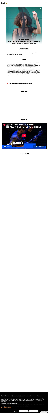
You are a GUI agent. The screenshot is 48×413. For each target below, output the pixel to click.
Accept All (33, 411)
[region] (24, 402)
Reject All (24, 411)
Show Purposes (13, 411)
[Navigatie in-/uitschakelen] (46, 2)
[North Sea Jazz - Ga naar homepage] (4, 2)
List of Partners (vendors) (6, 407)
